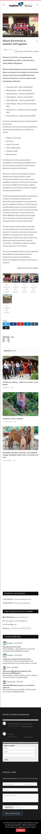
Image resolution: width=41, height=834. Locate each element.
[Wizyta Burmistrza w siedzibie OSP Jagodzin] (20, 25)
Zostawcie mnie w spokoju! (13, 418)
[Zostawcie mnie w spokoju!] (20, 404)
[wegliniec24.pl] (20, 4)
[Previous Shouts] (20, 720)
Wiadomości (28, 51)
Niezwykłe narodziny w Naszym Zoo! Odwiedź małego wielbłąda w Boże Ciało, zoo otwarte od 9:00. (20, 454)
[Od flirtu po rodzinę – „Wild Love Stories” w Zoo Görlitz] (20, 368)
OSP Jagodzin (19, 51)
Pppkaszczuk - (15, 682)
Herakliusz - (14, 643)
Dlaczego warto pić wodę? (12, 647)
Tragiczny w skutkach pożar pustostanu (17, 659)
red (5, 50)
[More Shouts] (20, 742)
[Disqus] (20, 498)
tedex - (12, 667)
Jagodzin (35, 51)
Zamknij (20, 830)
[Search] (37, 5)
